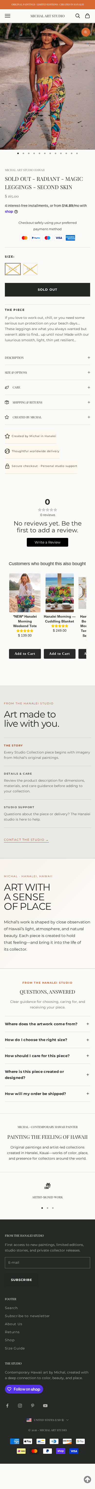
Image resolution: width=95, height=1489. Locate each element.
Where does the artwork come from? (41, 1024)
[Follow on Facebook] (7, 1405)
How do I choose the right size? (36, 1040)
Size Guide (15, 1348)
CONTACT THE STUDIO (26, 839)
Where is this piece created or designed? (34, 1074)
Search (11, 1308)
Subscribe (21, 1280)
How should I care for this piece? (37, 1056)
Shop (9, 1340)
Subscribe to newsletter (27, 1316)
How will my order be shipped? (35, 1094)
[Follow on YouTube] (45, 1405)
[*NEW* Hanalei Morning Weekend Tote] (25, 592)
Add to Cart (25, 654)
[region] (47, 1191)
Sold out (47, 289)
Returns (12, 1332)
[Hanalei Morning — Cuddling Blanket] (60, 592)
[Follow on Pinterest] (32, 1405)
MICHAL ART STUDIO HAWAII (25, 170)
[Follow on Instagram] (20, 1405)
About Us (13, 1324)
